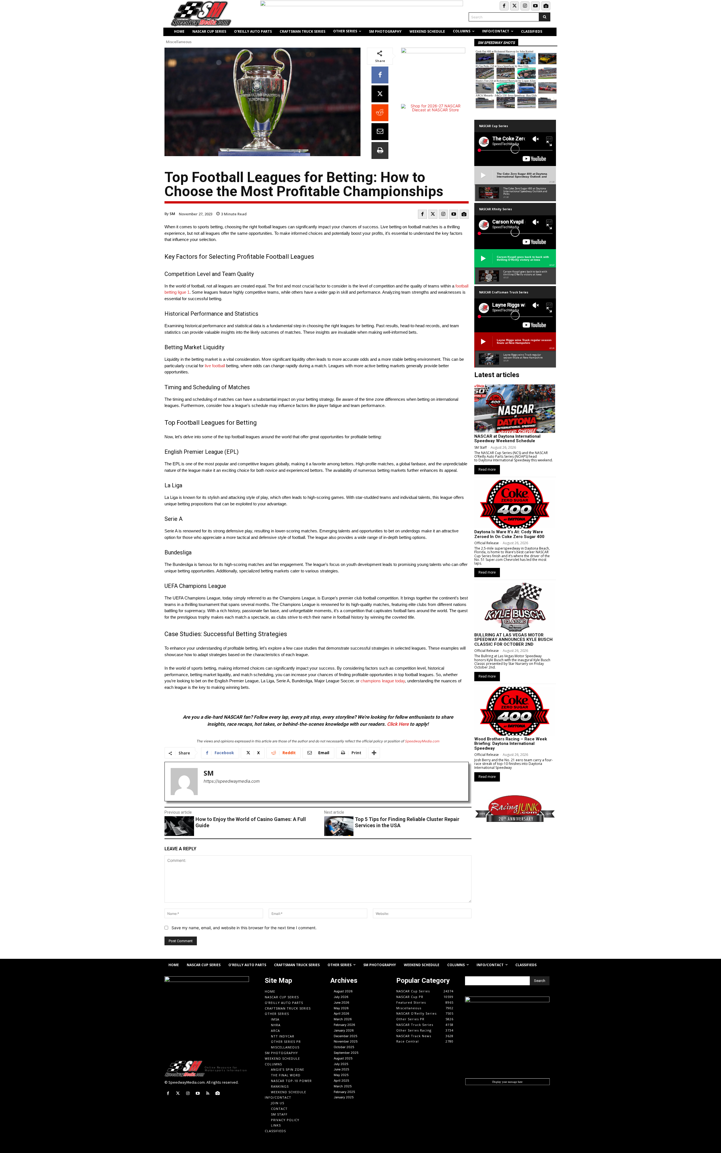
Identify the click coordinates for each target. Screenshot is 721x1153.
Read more (487, 470)
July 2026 (341, 997)
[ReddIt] (379, 112)
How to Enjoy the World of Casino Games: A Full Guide (250, 822)
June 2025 (341, 1069)
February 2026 (344, 1025)
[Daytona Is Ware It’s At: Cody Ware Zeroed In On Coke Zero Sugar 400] (514, 504)
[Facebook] (504, 5)
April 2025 (341, 1081)
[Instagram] (524, 5)
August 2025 (343, 1058)
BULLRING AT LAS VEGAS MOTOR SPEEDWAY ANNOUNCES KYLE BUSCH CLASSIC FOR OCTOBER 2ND (513, 639)
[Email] (379, 131)
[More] (374, 752)
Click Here (398, 724)
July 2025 (341, 1064)
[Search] (544, 16)
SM (172, 213)
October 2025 (344, 1047)
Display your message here (507, 1082)
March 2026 (343, 1019)
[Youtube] (535, 5)
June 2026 (341, 1002)
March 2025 (343, 1086)
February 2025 (344, 1092)
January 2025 (344, 1097)
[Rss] (207, 1093)
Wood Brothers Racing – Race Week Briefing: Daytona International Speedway (510, 743)
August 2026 (343, 991)
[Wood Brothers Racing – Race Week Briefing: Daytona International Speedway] (514, 711)
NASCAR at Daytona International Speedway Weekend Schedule (507, 439)
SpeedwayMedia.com (422, 741)
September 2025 (346, 1053)
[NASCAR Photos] (545, 5)
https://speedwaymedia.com (232, 781)
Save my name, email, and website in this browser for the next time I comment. (244, 927)
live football (215, 365)
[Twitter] (514, 5)
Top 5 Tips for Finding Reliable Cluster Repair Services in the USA (407, 822)
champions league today (382, 680)
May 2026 (341, 1008)
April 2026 (341, 1013)
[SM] (184, 781)
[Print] (379, 150)
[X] (379, 93)
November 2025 (346, 1041)
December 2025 (345, 1036)
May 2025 (341, 1075)
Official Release (486, 543)
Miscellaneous (179, 41)
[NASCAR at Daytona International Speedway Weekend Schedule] (514, 408)
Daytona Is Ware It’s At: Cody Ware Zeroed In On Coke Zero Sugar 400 (509, 534)
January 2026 (344, 1030)
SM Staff (480, 447)
